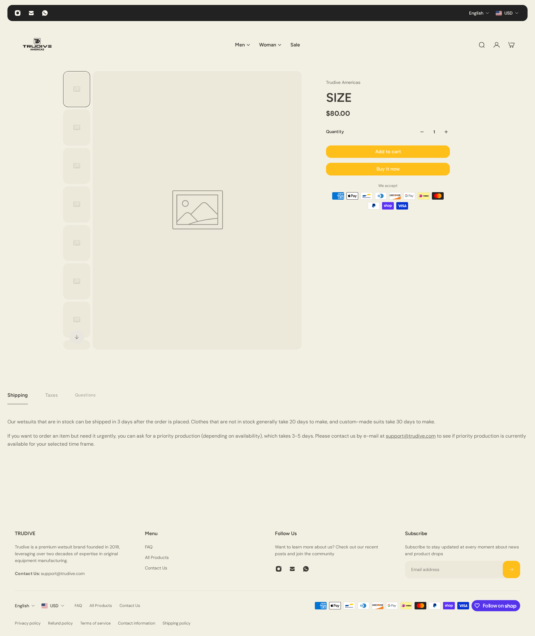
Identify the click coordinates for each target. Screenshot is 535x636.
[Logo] (37, 45)
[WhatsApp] (45, 13)
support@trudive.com (411, 436)
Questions (85, 395)
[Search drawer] (481, 45)
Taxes (51, 395)
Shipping (17, 395)
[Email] (31, 13)
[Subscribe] (511, 569)
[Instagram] (17, 13)
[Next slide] (76, 337)
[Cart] (511, 45)
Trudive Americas (343, 82)
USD (54, 605)
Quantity (335, 131)
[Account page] (496, 45)
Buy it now (388, 169)
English (22, 605)
